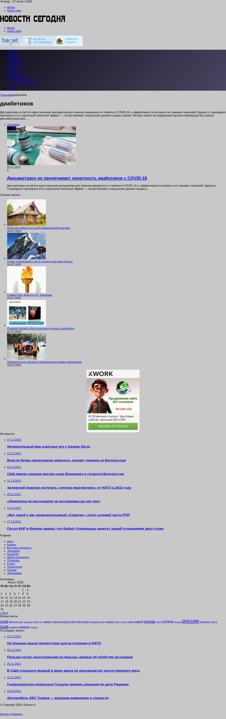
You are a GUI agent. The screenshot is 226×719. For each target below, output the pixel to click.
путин (159, 622)
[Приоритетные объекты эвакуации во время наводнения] (26, 358)
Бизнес (13, 57)
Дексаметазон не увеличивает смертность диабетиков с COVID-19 (77, 178)
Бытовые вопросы (22, 79)
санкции (204, 621)
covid (4, 621)
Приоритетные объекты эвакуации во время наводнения (44, 362)
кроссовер (82, 621)
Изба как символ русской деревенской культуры (38, 227)
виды (20, 622)
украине (13, 627)
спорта (213, 622)
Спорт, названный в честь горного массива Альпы (40, 261)
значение (57, 622)
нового (123, 622)
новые (130, 622)
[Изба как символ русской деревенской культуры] (26, 224)
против (149, 621)
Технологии (17, 63)
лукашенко (95, 622)
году (41, 622)
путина (167, 621)
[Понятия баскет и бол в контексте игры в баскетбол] (26, 325)
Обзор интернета (25, 82)
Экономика (16, 76)
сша (4, 626)
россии (190, 621)
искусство (69, 621)
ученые (34, 627)
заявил (47, 621)
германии (28, 622)
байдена (13, 622)
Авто (10, 54)
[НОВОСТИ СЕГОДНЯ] (33, 21)
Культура (14, 70)
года (35, 621)
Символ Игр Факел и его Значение (29, 295)
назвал (110, 621)
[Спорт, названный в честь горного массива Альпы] (26, 258)
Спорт (12, 67)
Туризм (13, 73)
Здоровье (15, 60)
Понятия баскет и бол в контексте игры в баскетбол (40, 328)
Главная (5, 94)
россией (178, 622)
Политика (13, 560)
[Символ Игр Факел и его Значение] (26, 291)
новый (138, 621)
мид (103, 622)
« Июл (4, 613)
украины (24, 627)
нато (117, 622)
